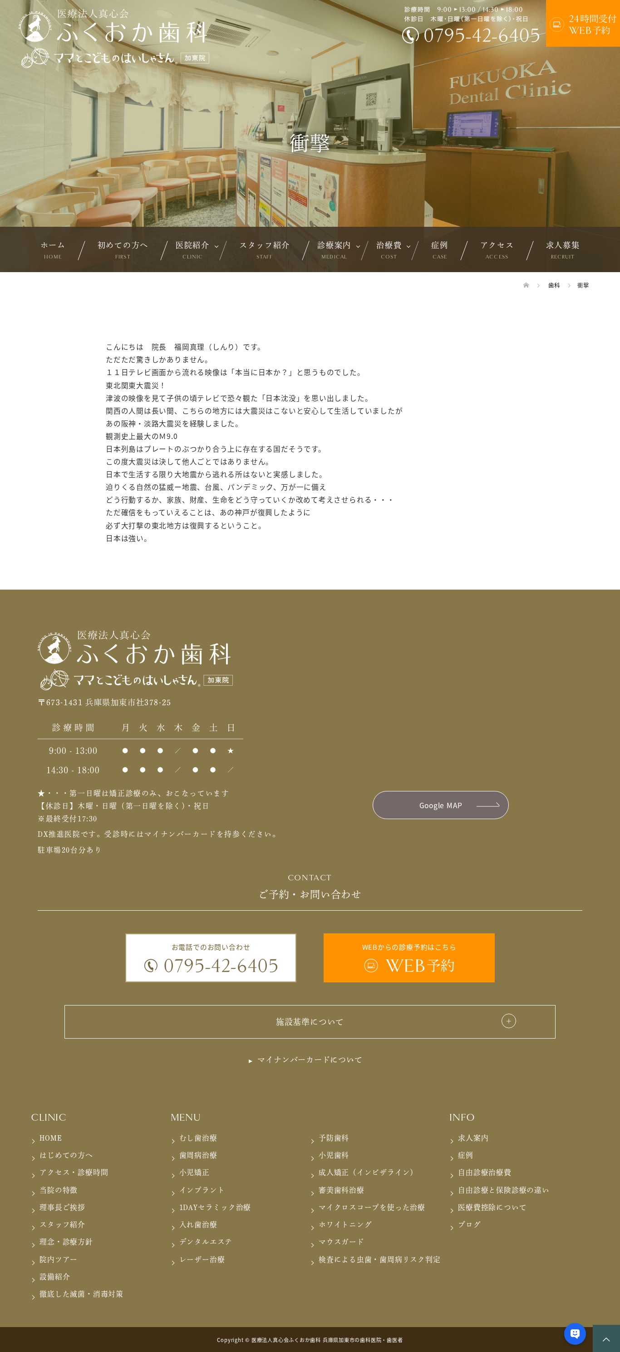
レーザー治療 (202, 1259)
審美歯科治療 (341, 1190)
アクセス (497, 250)
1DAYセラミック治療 (215, 1207)
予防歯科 (334, 1138)
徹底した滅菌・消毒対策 (81, 1294)
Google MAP (441, 805)
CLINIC (49, 1117)
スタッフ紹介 (264, 250)
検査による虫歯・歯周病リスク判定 (380, 1259)
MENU (186, 1117)
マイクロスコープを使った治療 (372, 1207)
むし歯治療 (198, 1138)
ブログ (469, 1224)
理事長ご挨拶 (62, 1207)
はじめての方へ (66, 1155)
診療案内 (334, 250)
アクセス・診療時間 (73, 1172)
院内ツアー (58, 1259)
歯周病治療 (198, 1155)
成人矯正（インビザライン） (368, 1172)
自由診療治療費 (484, 1172)
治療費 (389, 250)
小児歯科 (334, 1155)
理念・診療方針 (66, 1241)
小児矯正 (194, 1172)
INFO (462, 1117)
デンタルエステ (205, 1241)
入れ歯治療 (198, 1224)
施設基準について (310, 1022)
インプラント (202, 1190)
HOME (50, 1138)
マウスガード (341, 1241)
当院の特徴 (58, 1190)
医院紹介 (193, 250)
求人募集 (563, 250)
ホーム (53, 250)
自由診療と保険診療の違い (503, 1190)
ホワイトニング (345, 1224)
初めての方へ (123, 250)
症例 (439, 250)
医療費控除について (492, 1207)
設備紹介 (54, 1276)
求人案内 (473, 1138)
